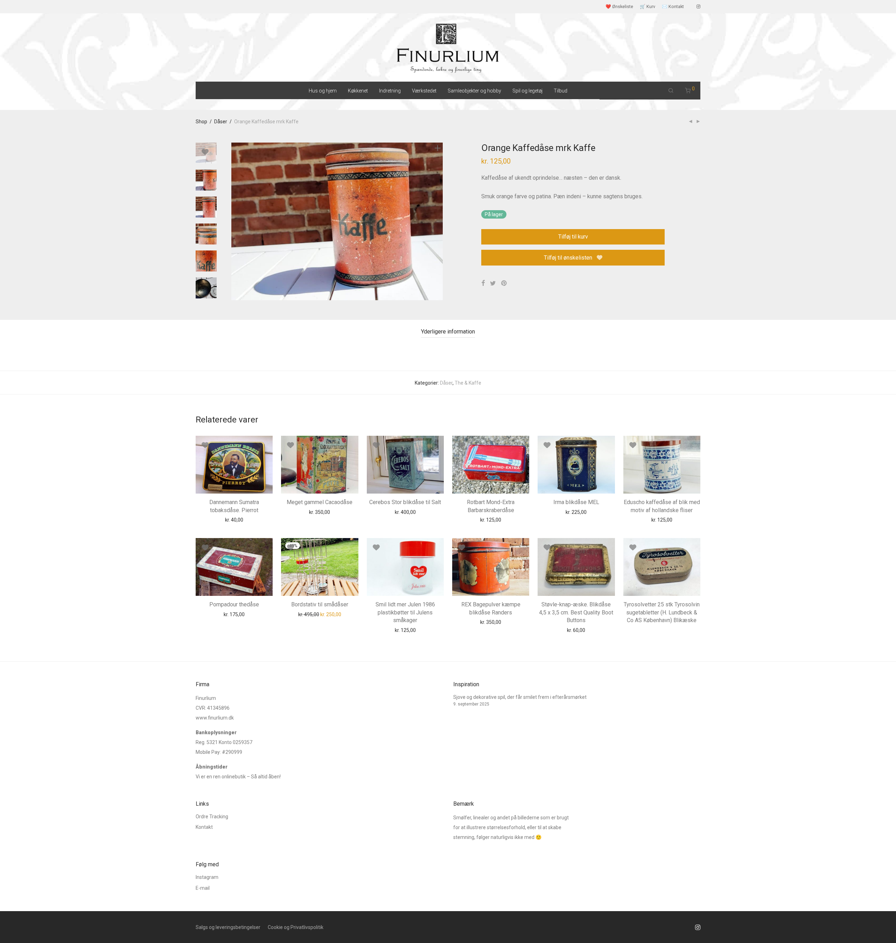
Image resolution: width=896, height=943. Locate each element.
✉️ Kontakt (673, 7)
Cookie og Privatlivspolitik (295, 927)
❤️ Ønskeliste (619, 7)
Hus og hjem (323, 91)
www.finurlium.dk (215, 718)
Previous (235, 221)
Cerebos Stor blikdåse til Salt (405, 502)
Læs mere (648, 619)
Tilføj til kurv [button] (221, 519)
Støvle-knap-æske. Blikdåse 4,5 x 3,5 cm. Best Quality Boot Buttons (576, 612)
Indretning (390, 91)
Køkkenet (358, 91)
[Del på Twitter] (493, 283)
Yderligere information (448, 331)
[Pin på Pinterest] (504, 283)
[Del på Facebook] (483, 283)
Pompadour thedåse (234, 604)
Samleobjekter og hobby (474, 91)
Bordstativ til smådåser (319, 604)
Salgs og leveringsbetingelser (228, 927)
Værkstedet (424, 91)
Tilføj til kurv (573, 236)
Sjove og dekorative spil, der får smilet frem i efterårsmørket (520, 697)
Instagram (207, 877)
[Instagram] (698, 6)
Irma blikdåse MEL (576, 502)
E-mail (203, 888)
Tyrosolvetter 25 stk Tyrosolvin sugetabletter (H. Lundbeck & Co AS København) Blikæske (662, 612)
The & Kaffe (468, 383)
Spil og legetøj (527, 91)
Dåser (220, 121)
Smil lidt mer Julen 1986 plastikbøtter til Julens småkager (405, 612)
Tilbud (560, 91)
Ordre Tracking (212, 816)
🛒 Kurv (647, 7)
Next (439, 221)
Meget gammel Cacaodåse (319, 502)
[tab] (448, 332)
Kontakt (204, 827)
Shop (201, 121)
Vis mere (250, 519)
